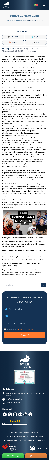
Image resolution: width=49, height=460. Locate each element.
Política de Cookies (26, 440)
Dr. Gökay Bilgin (8, 48)
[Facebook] (5, 414)
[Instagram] (15, 414)
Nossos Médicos (22, 436)
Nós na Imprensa (10, 440)
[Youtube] (20, 414)
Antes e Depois (37, 436)
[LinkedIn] (25, 414)
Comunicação (40, 440)
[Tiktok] (30, 414)
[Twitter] (10, 414)
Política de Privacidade (24, 329)
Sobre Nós (10, 436)
